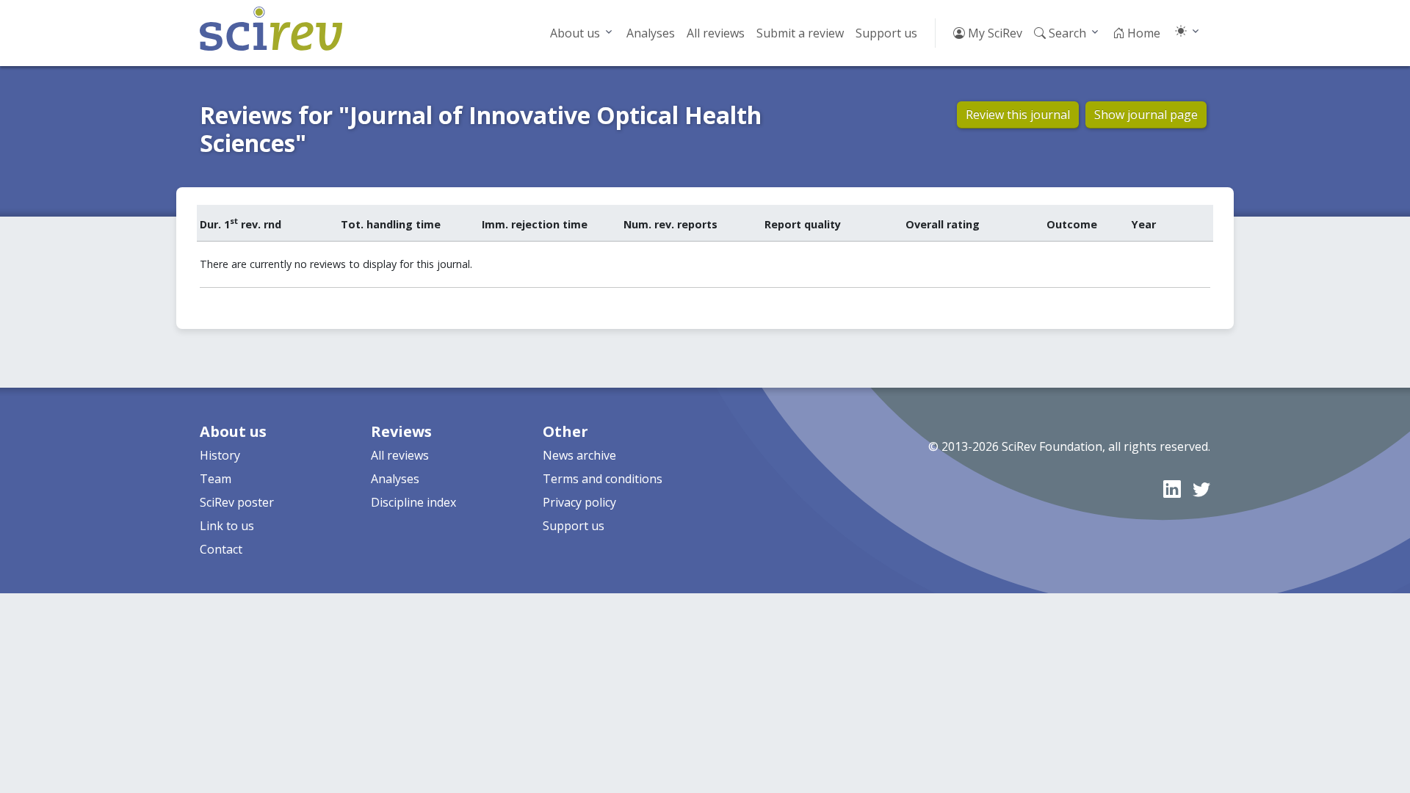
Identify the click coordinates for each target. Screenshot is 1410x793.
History (220, 455)
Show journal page (1146, 114)
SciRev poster (237, 502)
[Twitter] (1201, 489)
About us (575, 33)
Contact (221, 549)
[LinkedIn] (1172, 489)
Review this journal (1018, 114)
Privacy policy (579, 502)
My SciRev (993, 33)
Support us (886, 33)
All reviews (716, 33)
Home (1142, 33)
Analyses (650, 33)
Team (215, 479)
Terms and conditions (602, 479)
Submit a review (800, 33)
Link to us (227, 526)
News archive (579, 455)
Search (1066, 33)
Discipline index (413, 502)
